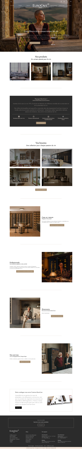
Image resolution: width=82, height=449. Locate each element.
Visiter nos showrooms (47, 43)
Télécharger (18, 407)
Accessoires (28, 440)
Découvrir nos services (25, 361)
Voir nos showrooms (14, 437)
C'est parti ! (41, 425)
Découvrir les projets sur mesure (57, 225)
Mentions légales (31, 445)
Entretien (11, 440)
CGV (45, 445)
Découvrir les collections (41, 189)
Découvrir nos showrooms (57, 316)
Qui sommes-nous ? (41, 123)
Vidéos (11, 441)
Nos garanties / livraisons (14, 439)
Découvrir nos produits (34, 43)
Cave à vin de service (30, 436)
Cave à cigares (28, 439)
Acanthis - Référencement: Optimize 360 (49, 448)
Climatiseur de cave (29, 437)
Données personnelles (39, 445)
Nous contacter (13, 436)
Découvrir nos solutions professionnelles (25, 271)
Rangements (28, 441)
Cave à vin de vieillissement (31, 435)
